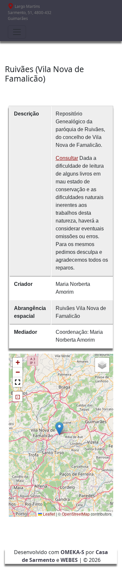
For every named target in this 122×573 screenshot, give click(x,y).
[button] (59, 428)
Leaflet (48, 514)
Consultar (67, 158)
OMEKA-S (72, 552)
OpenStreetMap (76, 514)
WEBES (69, 560)
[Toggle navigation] (17, 32)
